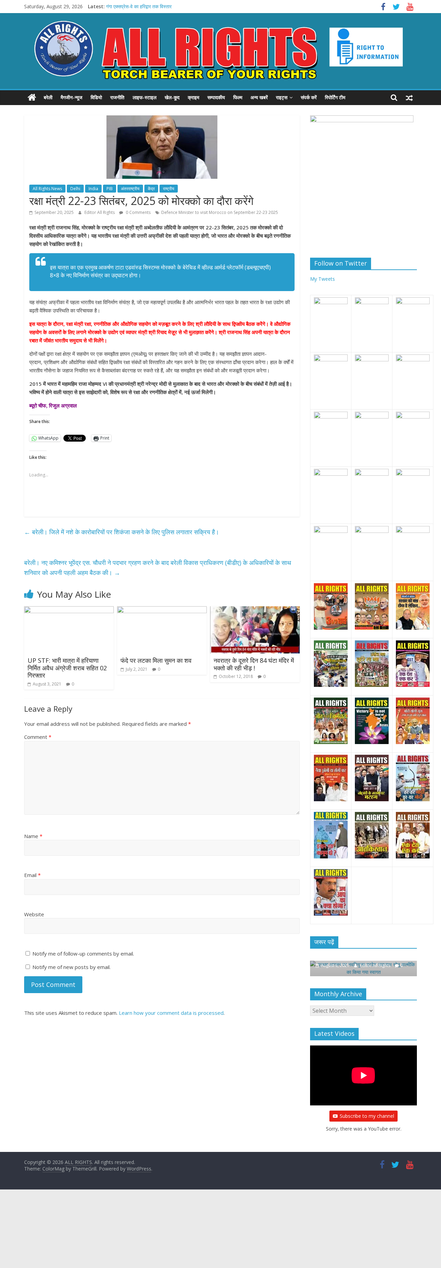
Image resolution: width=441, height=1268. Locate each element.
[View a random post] (409, 97)
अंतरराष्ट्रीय (130, 189)
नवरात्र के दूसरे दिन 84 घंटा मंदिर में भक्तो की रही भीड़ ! (254, 664)
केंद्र (151, 189)
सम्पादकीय (216, 97)
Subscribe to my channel (367, 1116)
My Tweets (322, 279)
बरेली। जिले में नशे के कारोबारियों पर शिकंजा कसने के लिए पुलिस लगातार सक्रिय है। (121, 532)
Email (32, 875)
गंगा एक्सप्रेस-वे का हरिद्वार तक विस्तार (139, 6)
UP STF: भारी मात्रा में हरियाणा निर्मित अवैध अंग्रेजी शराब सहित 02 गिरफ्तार (67, 667)
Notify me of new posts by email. (71, 966)
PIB (109, 189)
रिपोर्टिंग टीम (335, 97)
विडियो (96, 97)
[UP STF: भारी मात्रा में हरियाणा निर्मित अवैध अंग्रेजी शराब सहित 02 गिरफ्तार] (69, 610)
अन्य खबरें (259, 97)
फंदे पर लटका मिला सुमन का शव (156, 660)
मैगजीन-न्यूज (71, 97)
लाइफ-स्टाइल (144, 97)
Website (34, 914)
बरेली (48, 97)
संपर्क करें (309, 97)
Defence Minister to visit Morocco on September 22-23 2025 (219, 212)
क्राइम (193, 97)
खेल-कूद (172, 97)
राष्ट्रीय (168, 189)
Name (33, 836)
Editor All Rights (100, 212)
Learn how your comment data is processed (171, 1012)
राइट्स (281, 97)
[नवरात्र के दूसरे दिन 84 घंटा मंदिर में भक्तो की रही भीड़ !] (255, 610)
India (93, 189)
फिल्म (237, 97)
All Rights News (47, 189)
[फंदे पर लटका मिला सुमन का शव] (162, 610)
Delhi (75, 189)
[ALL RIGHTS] (32, 97)
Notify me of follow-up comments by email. (83, 953)
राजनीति (117, 97)
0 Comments (138, 212)
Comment (37, 736)
